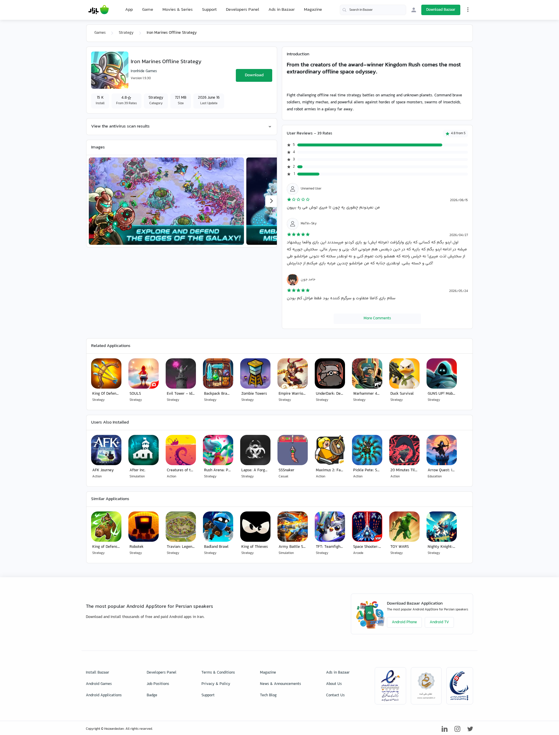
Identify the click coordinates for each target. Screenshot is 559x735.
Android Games (99, 684)
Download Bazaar (440, 10)
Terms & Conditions (218, 673)
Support (209, 9)
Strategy (126, 33)
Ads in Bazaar (281, 9)
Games (100, 33)
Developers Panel (242, 9)
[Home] (98, 10)
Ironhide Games (144, 71)
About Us (334, 684)
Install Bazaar (97, 673)
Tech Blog (268, 695)
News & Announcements (280, 684)
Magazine (313, 9)
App (129, 9)
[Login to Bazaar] (413, 10)
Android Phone (404, 622)
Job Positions (158, 684)
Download (254, 75)
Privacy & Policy (215, 684)
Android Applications (104, 695)
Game (147, 9)
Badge (152, 695)
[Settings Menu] (468, 9)
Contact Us (335, 695)
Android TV (439, 622)
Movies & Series (177, 9)
